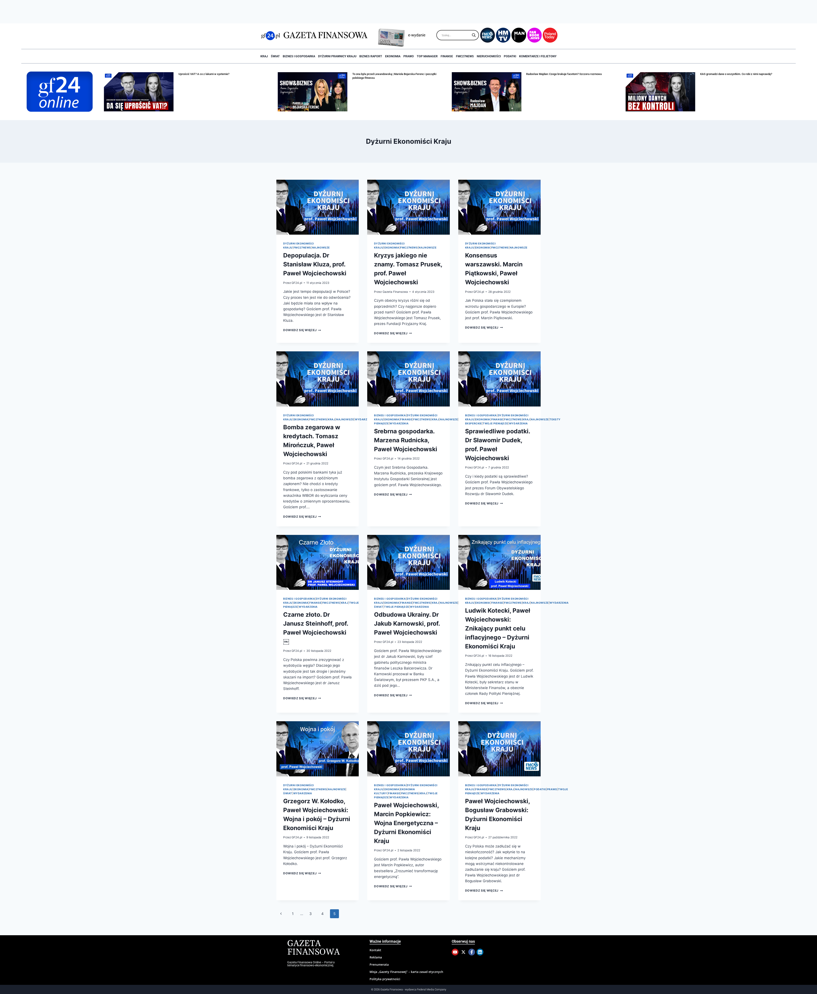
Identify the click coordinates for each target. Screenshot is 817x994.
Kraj (264, 56)
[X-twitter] (463, 952)
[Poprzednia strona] (281, 913)
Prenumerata (379, 964)
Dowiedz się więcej (302, 330)
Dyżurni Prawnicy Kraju (337, 56)
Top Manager (427, 56)
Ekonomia (392, 56)
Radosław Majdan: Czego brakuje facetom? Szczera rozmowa (437, 74)
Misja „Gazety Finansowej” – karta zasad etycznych (406, 972)
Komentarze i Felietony (538, 56)
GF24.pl (296, 282)
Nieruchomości (489, 56)
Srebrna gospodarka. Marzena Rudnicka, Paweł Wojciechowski (405, 440)
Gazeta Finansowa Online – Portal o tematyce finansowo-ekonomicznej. (311, 964)
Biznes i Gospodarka (299, 56)
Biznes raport (370, 56)
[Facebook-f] (471, 952)
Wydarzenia (364, 419)
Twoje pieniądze (495, 423)
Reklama (376, 957)
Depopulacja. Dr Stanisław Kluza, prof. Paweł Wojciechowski (314, 264)
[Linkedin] (480, 952)
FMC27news (465, 56)
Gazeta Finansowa (395, 291)
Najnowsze (321, 247)
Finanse (447, 56)
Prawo (408, 56)
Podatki (510, 56)
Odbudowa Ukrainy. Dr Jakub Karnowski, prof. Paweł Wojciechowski (407, 623)
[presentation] (317, 207)
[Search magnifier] (474, 35)
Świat (275, 56)
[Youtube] (455, 952)
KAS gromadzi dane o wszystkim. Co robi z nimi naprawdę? (610, 74)
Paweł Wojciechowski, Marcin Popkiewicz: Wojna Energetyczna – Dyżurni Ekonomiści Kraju (406, 823)
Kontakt (375, 950)
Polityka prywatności (385, 979)
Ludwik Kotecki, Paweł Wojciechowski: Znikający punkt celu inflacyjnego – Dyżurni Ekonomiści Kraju (497, 628)
